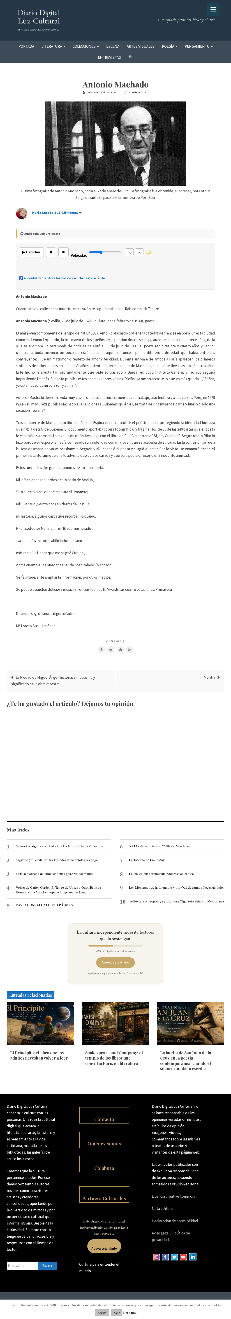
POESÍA (168, 46)
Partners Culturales (104, 1198)
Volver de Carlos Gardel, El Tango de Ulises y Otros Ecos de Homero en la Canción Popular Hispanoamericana (58, 889)
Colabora (104, 1168)
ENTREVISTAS (109, 57)
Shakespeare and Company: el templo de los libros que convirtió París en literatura (114, 1058)
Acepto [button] (102, 1312)
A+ (130, 253)
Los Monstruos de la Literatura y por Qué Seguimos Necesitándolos (176, 887)
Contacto (104, 1119)
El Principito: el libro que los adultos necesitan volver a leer (39, 1055)
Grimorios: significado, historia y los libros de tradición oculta (59, 846)
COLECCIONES (84, 46)
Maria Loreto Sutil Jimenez (55, 212)
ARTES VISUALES (141, 46)
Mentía (209, 677)
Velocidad (79, 255)
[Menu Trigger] (213, 9)
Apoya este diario (115, 962)
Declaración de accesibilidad (175, 1220)
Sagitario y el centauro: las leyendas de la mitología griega (57, 859)
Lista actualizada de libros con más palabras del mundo (55, 873)
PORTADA (26, 46)
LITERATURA (52, 46)
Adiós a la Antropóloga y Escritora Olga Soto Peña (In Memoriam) (177, 901)
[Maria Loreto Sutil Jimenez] (21, 217)
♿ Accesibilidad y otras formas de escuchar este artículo (62, 278)
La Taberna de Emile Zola (147, 859)
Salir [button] (117, 1312)
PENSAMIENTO (197, 46)
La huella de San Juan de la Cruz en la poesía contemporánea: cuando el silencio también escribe (185, 1060)
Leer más (130, 1312)
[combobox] (32, 1266)
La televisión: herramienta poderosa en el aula (161, 873)
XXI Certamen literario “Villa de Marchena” (160, 846)
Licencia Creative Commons (174, 1196)
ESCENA (112, 46)
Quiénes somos (104, 1143)
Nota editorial (163, 1208)
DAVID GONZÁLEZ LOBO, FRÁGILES (44, 905)
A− (140, 253)
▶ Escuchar (31, 252)
